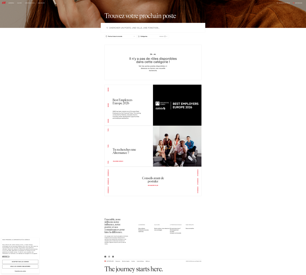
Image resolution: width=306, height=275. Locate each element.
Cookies (133, 261)
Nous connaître (190, 228)
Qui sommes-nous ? (175, 228)
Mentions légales (125, 261)
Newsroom (118, 261)
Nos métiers (141, 228)
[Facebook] (105, 257)
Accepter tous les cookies (20, 261)
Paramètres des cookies (20, 271)
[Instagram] (109, 257)
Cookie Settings (140, 261)
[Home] (4, 3)
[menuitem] (11, 3)
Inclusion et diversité (175, 233)
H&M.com (148, 261)
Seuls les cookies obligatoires (20, 266)
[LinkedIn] (113, 257)
